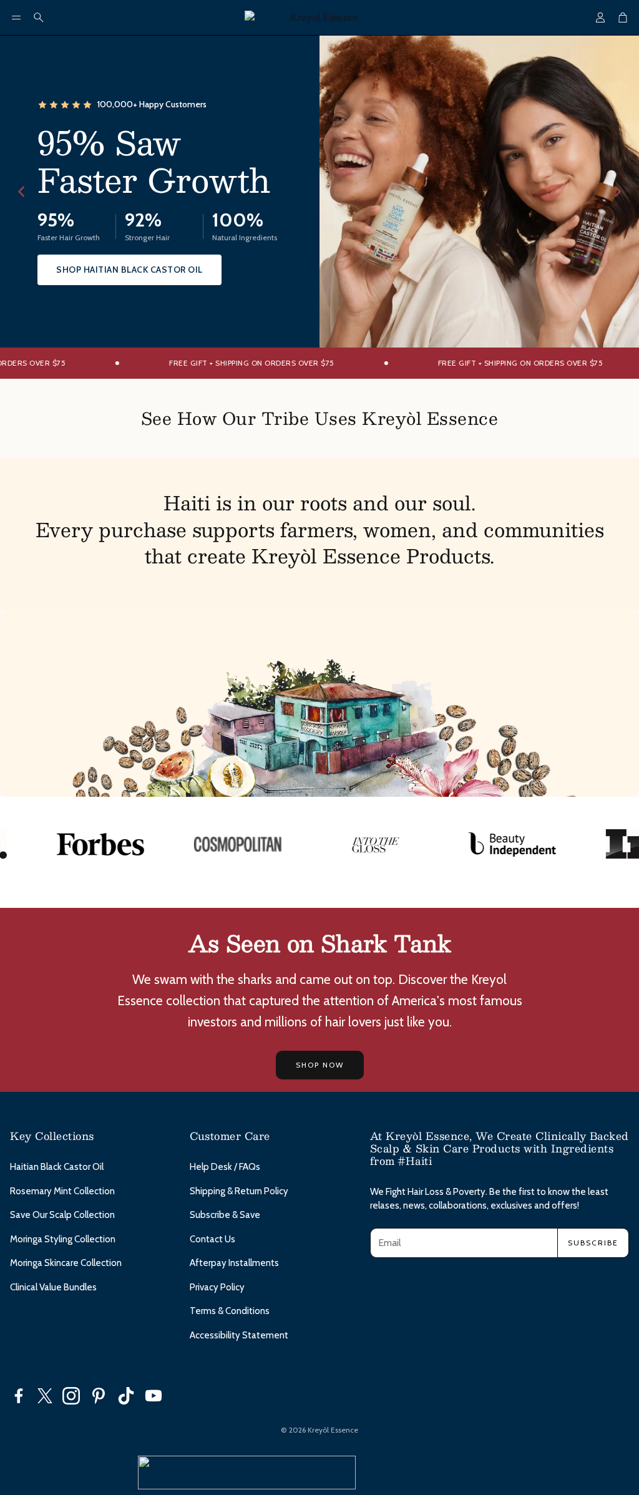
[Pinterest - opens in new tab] (98, 1396)
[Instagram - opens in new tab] (71, 1396)
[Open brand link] (75, 844)
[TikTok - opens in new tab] (126, 1396)
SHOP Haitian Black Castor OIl (129, 269)
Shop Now (320, 1064)
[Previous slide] (21, 191)
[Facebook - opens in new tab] (18, 1396)
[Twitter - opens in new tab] (44, 1395)
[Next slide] (618, 191)
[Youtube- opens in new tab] (153, 1396)
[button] (16, 17)
